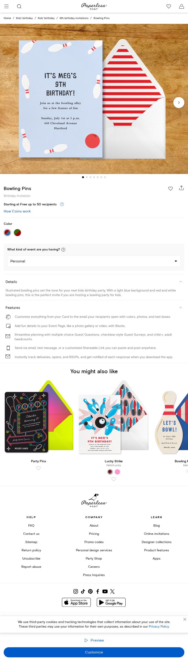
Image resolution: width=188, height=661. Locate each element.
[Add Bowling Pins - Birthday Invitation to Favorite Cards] (170, 188)
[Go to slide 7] (105, 177)
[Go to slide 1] (83, 177)
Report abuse (31, 567)
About (94, 526)
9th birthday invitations (74, 18)
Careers (94, 567)
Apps (156, 558)
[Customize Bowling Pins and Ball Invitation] (94, 99)
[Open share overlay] (181, 187)
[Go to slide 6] (101, 177)
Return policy (31, 550)
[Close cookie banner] (185, 619)
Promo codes (94, 542)
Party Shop (94, 558)
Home (7, 18)
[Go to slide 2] (87, 177)
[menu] (6, 6)
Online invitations (156, 534)
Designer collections (156, 542)
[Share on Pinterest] (90, 591)
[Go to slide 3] (90, 177)
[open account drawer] (181, 6)
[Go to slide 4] (94, 177)
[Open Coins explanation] (62, 204)
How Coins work (17, 211)
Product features (156, 550)
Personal (17, 261)
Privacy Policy (159, 626)
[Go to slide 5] (98, 177)
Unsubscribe (31, 558)
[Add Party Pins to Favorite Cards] (38, 468)
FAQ (31, 526)
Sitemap (31, 542)
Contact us (31, 534)
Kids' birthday (24, 18)
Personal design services (94, 550)
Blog (156, 526)
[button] (63, 249)
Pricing (94, 534)
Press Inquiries (94, 575)
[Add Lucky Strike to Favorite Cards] (113, 479)
